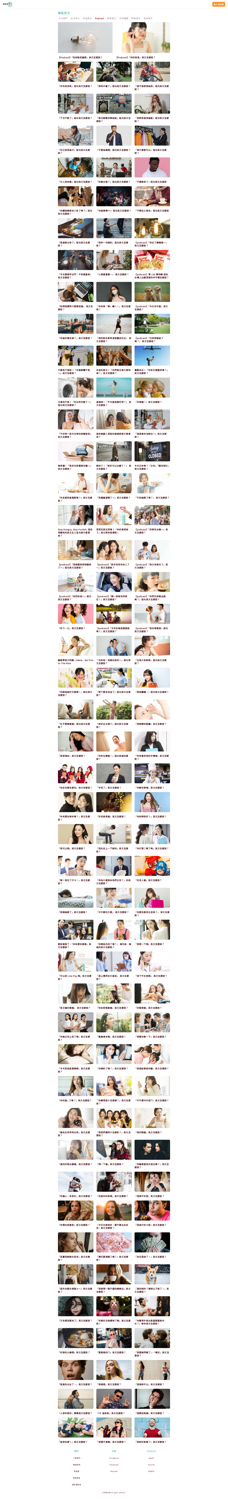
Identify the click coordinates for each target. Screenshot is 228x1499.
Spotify (151, 1464)
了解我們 (76, 1458)
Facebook (113, 1464)
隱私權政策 (76, 1484)
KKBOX (151, 1471)
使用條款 (76, 1478)
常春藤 (76, 1471)
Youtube (114, 1471)
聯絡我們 (76, 1464)
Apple (151, 1458)
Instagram (114, 1458)
